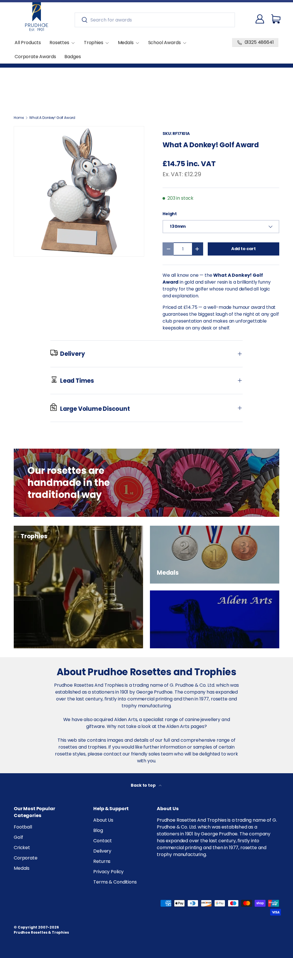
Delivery (102, 851)
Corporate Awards (35, 56)
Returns (101, 861)
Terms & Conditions (114, 882)
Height (170, 214)
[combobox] (155, 20)
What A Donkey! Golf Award (52, 117)
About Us (103, 820)
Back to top (143, 785)
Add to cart (243, 249)
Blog (98, 830)
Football (23, 827)
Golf (18, 837)
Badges (72, 56)
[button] (276, 19)
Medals (21, 868)
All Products (28, 42)
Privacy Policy (108, 871)
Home (19, 117)
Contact (102, 840)
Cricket (22, 847)
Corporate (25, 858)
